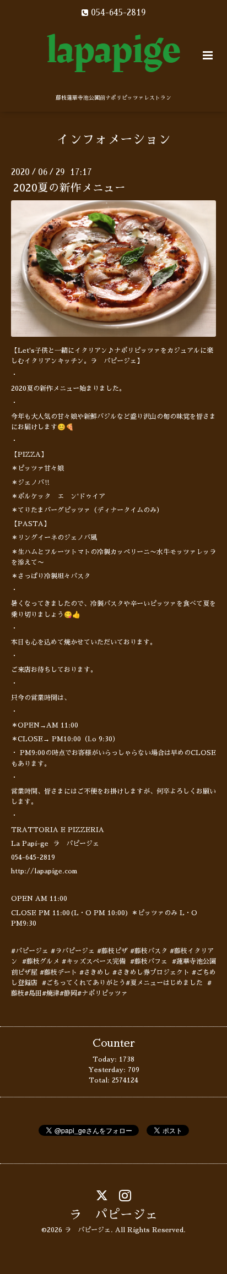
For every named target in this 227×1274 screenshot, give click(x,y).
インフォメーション (114, 139)
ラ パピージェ (113, 1215)
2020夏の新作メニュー (69, 188)
